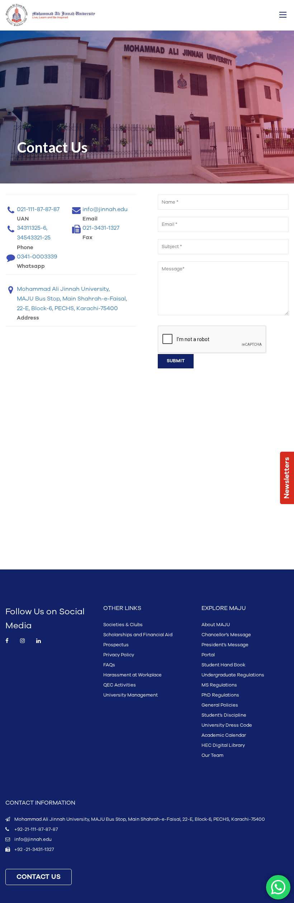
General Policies (219, 705)
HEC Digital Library (223, 745)
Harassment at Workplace (132, 675)
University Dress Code (226, 725)
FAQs (109, 665)
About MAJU (215, 625)
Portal (208, 655)
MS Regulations (219, 685)
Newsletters (286, 478)
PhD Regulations (220, 695)
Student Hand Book (223, 665)
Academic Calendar (223, 735)
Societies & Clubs (123, 625)
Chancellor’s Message (226, 635)
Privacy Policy (118, 655)
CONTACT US (38, 877)
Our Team (212, 755)
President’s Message (224, 645)
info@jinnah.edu (33, 839)
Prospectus (116, 645)
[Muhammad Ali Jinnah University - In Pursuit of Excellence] (50, 15)
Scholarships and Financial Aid (137, 635)
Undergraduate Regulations (232, 675)
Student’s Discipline (223, 715)
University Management (130, 695)
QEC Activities (119, 685)
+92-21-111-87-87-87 (36, 829)
